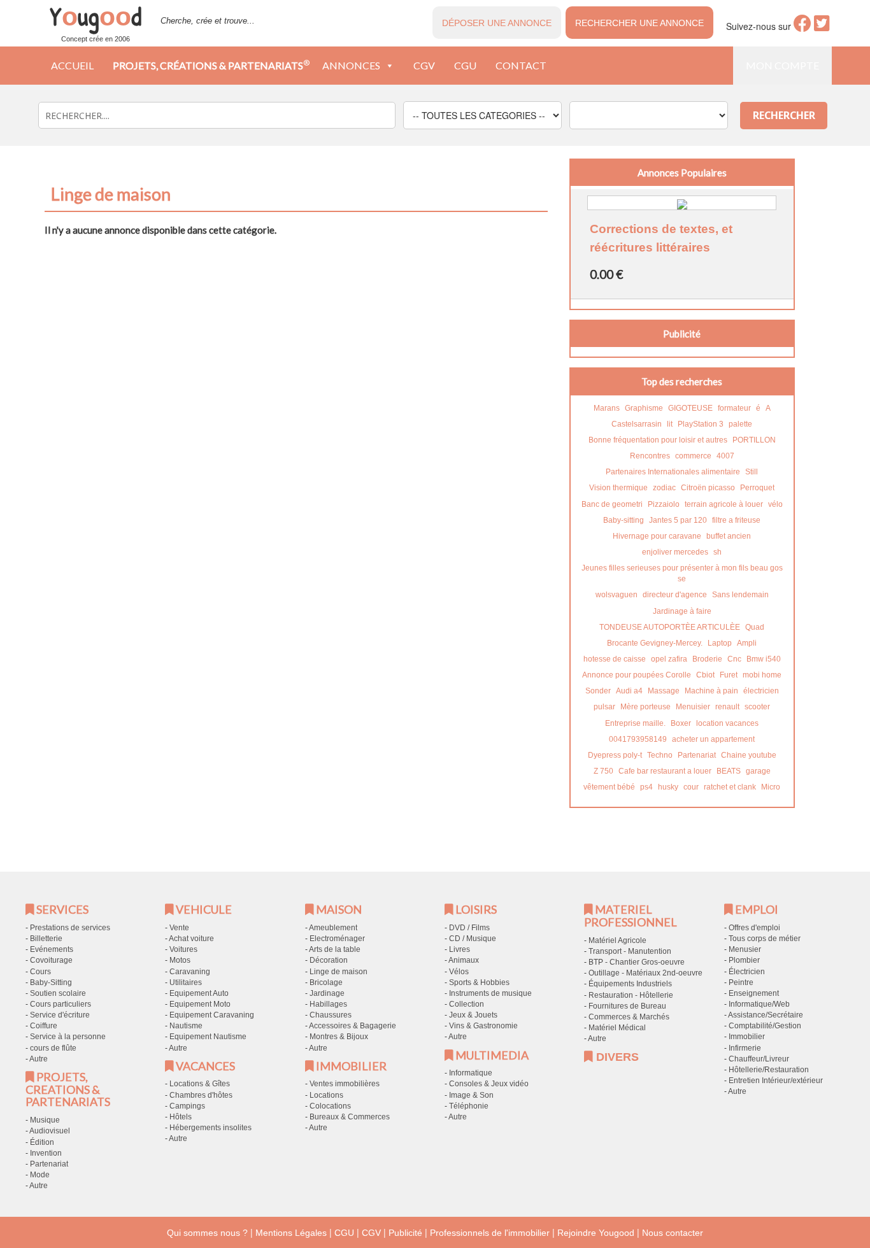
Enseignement (754, 993)
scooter (757, 706)
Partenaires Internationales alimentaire (673, 471)
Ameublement (333, 927)
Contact (521, 65)
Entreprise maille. (635, 723)
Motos (179, 960)
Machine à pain (711, 690)
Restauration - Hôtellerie (630, 995)
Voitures (183, 949)
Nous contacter (672, 1233)
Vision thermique (618, 487)
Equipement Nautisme (207, 1036)
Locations (326, 1095)
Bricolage (326, 982)
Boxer (681, 723)
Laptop (720, 643)
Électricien (747, 971)
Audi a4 (629, 690)
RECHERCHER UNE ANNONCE (639, 23)
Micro (770, 787)
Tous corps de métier (765, 938)
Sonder (598, 690)
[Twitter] (822, 27)
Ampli (747, 643)
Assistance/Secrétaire (765, 1014)
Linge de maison (338, 971)
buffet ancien (728, 536)
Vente (179, 927)
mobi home (762, 674)
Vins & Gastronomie (483, 1025)
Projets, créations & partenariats (211, 64)
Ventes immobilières (345, 1083)
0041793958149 (638, 739)
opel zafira (669, 659)
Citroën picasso (708, 487)
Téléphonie (468, 1106)
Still (751, 471)
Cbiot (705, 674)
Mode (40, 1174)
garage (758, 771)
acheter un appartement (713, 739)
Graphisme (644, 408)
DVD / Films (469, 927)
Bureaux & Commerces (350, 1116)
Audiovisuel (49, 1130)
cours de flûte (53, 1048)
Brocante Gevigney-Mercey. (654, 643)
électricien (761, 690)
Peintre (741, 982)
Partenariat (697, 755)
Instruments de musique (490, 993)
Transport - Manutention (629, 951)
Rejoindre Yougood (595, 1233)
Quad (754, 627)
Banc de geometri (612, 504)
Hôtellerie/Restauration (769, 1069)
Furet (729, 674)
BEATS (729, 771)
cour (691, 787)
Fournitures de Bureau (627, 1006)
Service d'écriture (60, 1014)
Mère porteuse (645, 706)
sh (717, 552)
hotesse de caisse (614, 659)
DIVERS (616, 1057)
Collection (466, 1004)
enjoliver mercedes (675, 552)
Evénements (51, 949)
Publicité (405, 1233)
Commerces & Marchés (628, 1016)
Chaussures (331, 1014)
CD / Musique (472, 938)
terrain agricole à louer (724, 504)
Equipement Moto (200, 1004)
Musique (45, 1120)
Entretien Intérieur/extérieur (776, 1080)
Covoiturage (51, 960)
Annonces (351, 65)
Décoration (329, 960)
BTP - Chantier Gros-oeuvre (636, 962)
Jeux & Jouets (473, 1014)
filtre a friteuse (736, 520)
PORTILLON (754, 440)
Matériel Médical (617, 1027)
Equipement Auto (199, 993)
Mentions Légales (291, 1233)
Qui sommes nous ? (207, 1233)
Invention (46, 1153)
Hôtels (180, 1116)
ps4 (646, 787)
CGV (424, 65)
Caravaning (189, 971)
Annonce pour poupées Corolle (636, 674)
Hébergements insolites (210, 1127)
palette (740, 424)
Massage (664, 690)
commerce (693, 455)
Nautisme (186, 1025)
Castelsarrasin (636, 424)
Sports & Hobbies (479, 982)
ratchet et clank (730, 787)
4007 (725, 455)
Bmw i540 (763, 659)
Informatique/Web (759, 1004)
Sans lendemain (740, 594)
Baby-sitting (623, 520)
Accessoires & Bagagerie (352, 1025)
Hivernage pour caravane (657, 536)
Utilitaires (185, 982)
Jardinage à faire (682, 611)
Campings (187, 1106)
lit (670, 424)
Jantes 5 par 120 (678, 520)
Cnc (734, 659)
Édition (42, 1142)
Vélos (459, 971)
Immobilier (747, 1036)
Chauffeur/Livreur (759, 1058)
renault (727, 706)
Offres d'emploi (754, 927)
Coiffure (43, 1025)
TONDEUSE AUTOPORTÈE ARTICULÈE (669, 627)
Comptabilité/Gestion (765, 1025)
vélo (775, 504)
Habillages (328, 1004)
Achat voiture (191, 938)
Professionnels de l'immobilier (490, 1233)
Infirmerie (745, 1048)
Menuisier (693, 706)
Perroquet (757, 487)
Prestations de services (70, 927)
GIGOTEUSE (690, 408)
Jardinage (327, 993)
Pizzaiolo (664, 504)
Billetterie (46, 938)
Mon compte (782, 65)
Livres (459, 949)
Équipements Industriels (630, 983)
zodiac (664, 487)
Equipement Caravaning (211, 1014)
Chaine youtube (748, 755)
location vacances (727, 723)
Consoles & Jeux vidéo (489, 1083)
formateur (734, 408)
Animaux (463, 960)
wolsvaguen (616, 594)
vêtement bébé (609, 787)
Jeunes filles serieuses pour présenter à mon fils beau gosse (682, 573)
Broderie (707, 659)
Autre (38, 1058)
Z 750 (603, 771)
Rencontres (650, 455)
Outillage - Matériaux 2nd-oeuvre (645, 972)
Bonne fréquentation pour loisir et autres (657, 440)
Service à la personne (68, 1036)
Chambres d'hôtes (200, 1095)
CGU (465, 65)
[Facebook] (802, 27)
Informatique (470, 1072)
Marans (607, 408)
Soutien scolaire (58, 993)
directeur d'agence (675, 594)
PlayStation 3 (701, 424)
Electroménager (337, 938)
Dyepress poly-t (615, 755)
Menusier (745, 949)
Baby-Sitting (51, 982)
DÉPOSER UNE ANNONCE (497, 23)
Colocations (330, 1106)
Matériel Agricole (617, 940)
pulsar (604, 706)
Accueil (72, 65)
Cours (40, 971)
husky (668, 787)
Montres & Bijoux (339, 1036)
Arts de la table (334, 949)
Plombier (744, 960)
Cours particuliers (60, 1004)
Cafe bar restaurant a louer (664, 771)
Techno (660, 755)
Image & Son (471, 1095)
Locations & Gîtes (199, 1083)
